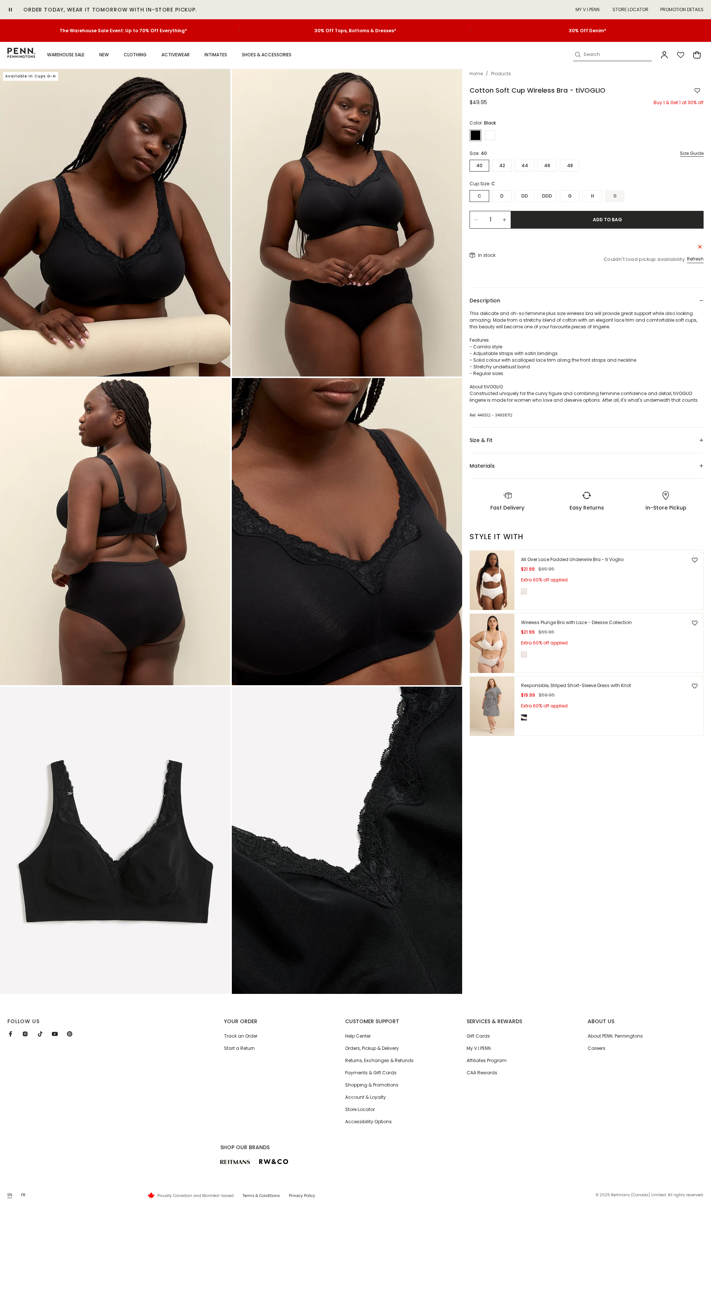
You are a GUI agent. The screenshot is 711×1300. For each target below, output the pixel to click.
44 (524, 165)
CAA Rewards (482, 1072)
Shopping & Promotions (371, 1085)
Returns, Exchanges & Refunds (379, 1060)
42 (502, 165)
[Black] (475, 135)
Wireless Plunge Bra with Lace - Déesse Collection (576, 623)
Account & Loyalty (365, 1097)
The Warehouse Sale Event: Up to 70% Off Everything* (123, 30)
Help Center (358, 1036)
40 (479, 165)
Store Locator (630, 9)
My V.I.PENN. (479, 1048)
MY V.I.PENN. (588, 9)
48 (570, 165)
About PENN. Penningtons (615, 1036)
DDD (547, 196)
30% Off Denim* (587, 30)
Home (476, 73)
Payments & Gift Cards (371, 1072)
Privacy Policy (302, 1195)
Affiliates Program (487, 1060)
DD (524, 196)
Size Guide (692, 153)
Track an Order (240, 1036)
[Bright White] (490, 135)
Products (501, 73)
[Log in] (664, 55)
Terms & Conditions (261, 1195)
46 (547, 165)
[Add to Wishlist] (697, 90)
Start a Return (239, 1048)
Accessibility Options (368, 1121)
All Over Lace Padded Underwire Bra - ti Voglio (572, 560)
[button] (65, 55)
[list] (231, 531)
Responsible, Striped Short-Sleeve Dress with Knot (576, 686)
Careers (596, 1048)
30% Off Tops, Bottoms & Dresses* (355, 30)
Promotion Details (682, 9)
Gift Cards (478, 1036)
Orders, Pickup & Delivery (372, 1048)
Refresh (695, 259)
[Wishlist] (680, 55)
